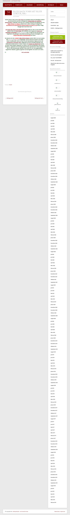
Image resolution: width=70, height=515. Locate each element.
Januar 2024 (53, 204)
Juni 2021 (52, 290)
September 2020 (54, 315)
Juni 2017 (52, 424)
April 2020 (53, 329)
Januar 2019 (53, 371)
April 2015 (53, 496)
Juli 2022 (52, 254)
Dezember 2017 (54, 407)
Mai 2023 (52, 226)
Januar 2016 (53, 471)
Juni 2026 (52, 123)
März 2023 (53, 232)
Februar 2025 (53, 168)
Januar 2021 (53, 304)
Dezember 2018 (54, 374)
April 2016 (53, 463)
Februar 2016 (53, 469)
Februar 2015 (53, 502)
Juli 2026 (52, 120)
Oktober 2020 (53, 313)
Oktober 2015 (53, 480)
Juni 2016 (52, 457)
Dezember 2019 (54, 340)
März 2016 (53, 466)
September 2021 (54, 282)
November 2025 (54, 143)
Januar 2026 (53, 137)
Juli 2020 (52, 321)
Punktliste (18, 5)
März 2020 (53, 332)
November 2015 (54, 477)
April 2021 (53, 296)
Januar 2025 (53, 170)
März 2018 (53, 399)
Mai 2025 (52, 159)
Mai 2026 (52, 126)
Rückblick (51, 5)
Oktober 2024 (53, 179)
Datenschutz (57, 511)
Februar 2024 (53, 201)
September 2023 (54, 215)
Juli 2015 (52, 488)
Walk (61, 5)
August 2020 (53, 318)
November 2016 (54, 444)
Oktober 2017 (53, 413)
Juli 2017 (52, 421)
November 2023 (54, 209)
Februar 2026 (53, 134)
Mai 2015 (52, 494)
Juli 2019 (52, 354)
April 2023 (53, 229)
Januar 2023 (53, 237)
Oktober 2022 (53, 246)
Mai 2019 (52, 360)
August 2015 (53, 485)
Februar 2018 (53, 402)
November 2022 (54, 243)
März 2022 (53, 265)
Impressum (62, 511)
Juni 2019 (52, 357)
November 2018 (54, 377)
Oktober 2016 (53, 446)
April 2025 (53, 162)
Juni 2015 (52, 491)
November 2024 (54, 176)
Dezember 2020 (54, 307)
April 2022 (53, 262)
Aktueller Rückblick (54, 22)
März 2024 (53, 198)
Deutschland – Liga (55, 25)
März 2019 (53, 365)
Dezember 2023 (54, 207)
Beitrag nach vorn (39, 98)
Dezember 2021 (54, 273)
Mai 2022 (52, 260)
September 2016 (54, 449)
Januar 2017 (53, 438)
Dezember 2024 (54, 173)
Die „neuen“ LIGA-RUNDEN (56, 57)
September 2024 (54, 182)
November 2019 (54, 343)
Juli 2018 (52, 388)
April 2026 (53, 129)
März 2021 (53, 299)
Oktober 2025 (53, 145)
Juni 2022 (52, 257)
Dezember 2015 (54, 474)
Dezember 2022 (54, 240)
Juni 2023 (52, 223)
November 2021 (54, 276)
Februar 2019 (53, 368)
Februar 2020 (53, 335)
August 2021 (53, 285)
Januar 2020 (53, 338)
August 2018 (53, 385)
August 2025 (53, 151)
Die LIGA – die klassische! (56, 60)
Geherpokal (40, 5)
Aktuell (10, 84)
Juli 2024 (52, 187)
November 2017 (54, 410)
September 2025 (54, 148)
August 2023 (53, 218)
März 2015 (53, 499)
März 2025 (53, 165)
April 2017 (53, 430)
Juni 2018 (52, 391)
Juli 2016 (52, 455)
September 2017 (54, 416)
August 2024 (53, 184)
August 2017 (53, 418)
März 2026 (53, 131)
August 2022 (53, 251)
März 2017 (53, 432)
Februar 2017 (53, 435)
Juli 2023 (52, 221)
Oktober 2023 (53, 212)
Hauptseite (8, 5)
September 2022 (54, 248)
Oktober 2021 (53, 279)
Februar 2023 (53, 234)
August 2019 (53, 352)
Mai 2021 (52, 293)
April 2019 (53, 363)
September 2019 (54, 349)
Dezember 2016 (54, 441)
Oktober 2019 (53, 346)
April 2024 (53, 195)
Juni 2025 (52, 156)
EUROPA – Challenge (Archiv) (56, 28)
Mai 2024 (52, 193)
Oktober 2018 (53, 379)
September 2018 (54, 382)
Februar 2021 (53, 301)
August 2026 (53, 117)
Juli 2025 (52, 154)
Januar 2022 (53, 271)
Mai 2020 (52, 326)
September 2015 (54, 483)
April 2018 (53, 396)
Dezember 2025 (54, 140)
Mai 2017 (52, 427)
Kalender (29, 5)
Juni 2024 (52, 190)
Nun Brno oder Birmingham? (56, 55)
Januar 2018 (53, 404)
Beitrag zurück (9, 98)
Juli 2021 (52, 287)
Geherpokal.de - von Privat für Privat (20, 511)
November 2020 (54, 310)
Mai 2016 (52, 460)
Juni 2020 (52, 324)
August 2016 (53, 452)
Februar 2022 (53, 268)
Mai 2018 (52, 393)
